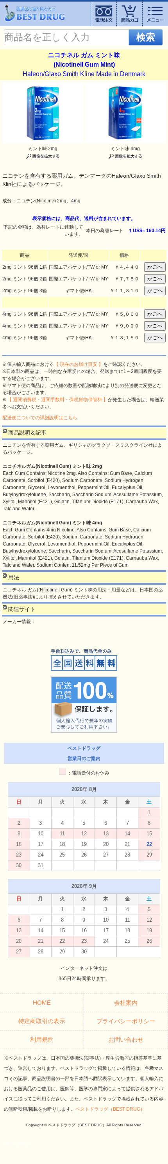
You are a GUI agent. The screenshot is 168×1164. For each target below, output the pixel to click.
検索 (145, 37)
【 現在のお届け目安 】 (78, 364)
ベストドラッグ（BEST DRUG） (110, 1109)
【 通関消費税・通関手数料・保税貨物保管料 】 (57, 399)
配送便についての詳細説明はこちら (39, 417)
